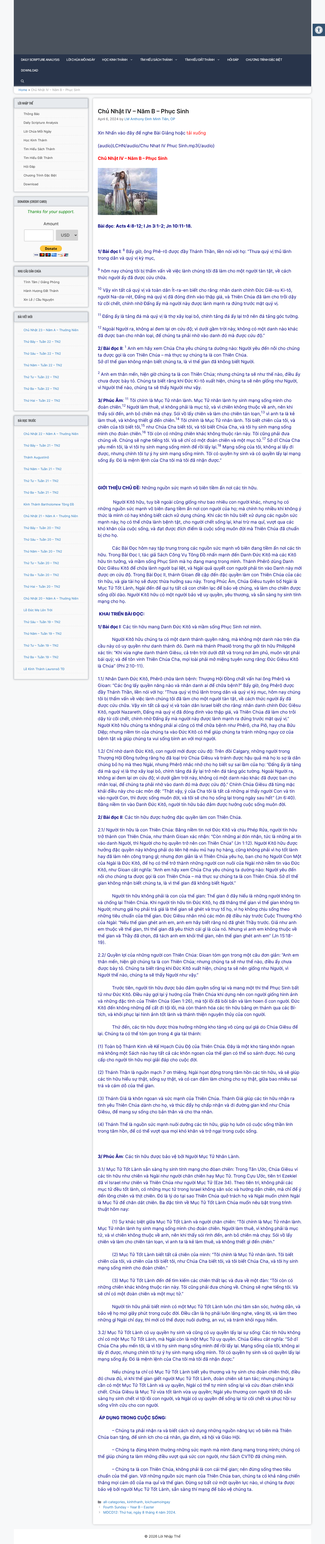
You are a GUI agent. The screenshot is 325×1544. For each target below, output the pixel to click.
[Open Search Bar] (22, 81)
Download (29, 70)
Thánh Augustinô (36, 457)
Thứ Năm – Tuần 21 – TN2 (43, 469)
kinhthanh (135, 1502)
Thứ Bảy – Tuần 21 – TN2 (42, 445)
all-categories (114, 1502)
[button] (319, 30)
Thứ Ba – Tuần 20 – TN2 (41, 575)
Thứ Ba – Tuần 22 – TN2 (41, 389)
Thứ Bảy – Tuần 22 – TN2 (42, 341)
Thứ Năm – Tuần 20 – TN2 (43, 551)
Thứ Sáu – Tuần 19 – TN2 (42, 622)
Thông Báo (31, 114)
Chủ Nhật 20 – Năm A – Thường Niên (51, 598)
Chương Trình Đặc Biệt (264, 60)
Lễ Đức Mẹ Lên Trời (38, 610)
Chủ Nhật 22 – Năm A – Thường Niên (51, 434)
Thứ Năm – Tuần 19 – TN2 (43, 633)
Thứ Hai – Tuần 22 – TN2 (42, 400)
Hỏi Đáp (233, 60)
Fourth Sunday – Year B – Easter (128, 1507)
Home (23, 90)
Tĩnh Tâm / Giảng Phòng (41, 282)
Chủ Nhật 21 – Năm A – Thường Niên (51, 516)
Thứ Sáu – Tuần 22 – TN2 (42, 353)
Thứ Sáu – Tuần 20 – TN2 (42, 539)
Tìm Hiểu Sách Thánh (156, 60)
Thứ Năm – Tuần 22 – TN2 (43, 365)
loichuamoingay (157, 1502)
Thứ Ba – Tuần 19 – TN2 (41, 657)
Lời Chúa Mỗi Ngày (80, 60)
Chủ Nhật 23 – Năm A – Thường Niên (51, 330)
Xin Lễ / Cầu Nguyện (39, 299)
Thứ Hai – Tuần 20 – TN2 (42, 586)
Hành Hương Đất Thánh (41, 291)
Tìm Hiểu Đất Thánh (199, 60)
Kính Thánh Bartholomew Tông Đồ (49, 504)
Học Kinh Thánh (114, 60)
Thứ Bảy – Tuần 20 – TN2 (42, 528)
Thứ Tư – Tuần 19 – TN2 (41, 645)
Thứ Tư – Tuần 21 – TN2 (41, 481)
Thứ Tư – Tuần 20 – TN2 (41, 563)
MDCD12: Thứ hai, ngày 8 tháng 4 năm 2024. (139, 1512)
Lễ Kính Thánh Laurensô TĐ (44, 669)
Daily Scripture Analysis (40, 60)
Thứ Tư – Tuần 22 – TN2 (41, 377)
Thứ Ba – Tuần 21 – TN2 (41, 492)
